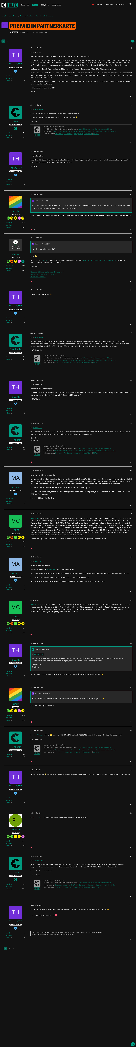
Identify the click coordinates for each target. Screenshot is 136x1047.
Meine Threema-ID (37, 277)
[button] (97, 4)
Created (58, 134)
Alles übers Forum (60, 131)
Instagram (77, 134)
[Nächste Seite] (11, 41)
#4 (131, 195)
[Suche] (130, 4)
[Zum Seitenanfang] (133, 1044)
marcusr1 (35, 518)
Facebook (67, 134)
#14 (131, 643)
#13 (131, 600)
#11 (131, 514)
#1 (131, 48)
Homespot (91, 131)
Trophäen (9, 78)
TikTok (95, 362)
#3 (131, 151)
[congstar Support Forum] (9, 4)
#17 (131, 770)
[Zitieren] (130, 96)
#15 (131, 687)
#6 (131, 290)
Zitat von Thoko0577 (42, 201)
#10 (131, 471)
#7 (131, 333)
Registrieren (120, 4)
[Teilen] (133, 41)
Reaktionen (9, 76)
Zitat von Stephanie (42, 649)
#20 (130, 905)
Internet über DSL (102, 131)
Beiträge (8, 80)
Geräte (113, 131)
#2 (131, 105)
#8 (131, 380)
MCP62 (39, 561)
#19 (131, 856)
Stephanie (52, 569)
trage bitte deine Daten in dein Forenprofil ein (94, 129)
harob (47, 260)
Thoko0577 (26, 32)
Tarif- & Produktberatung (77, 131)
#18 (131, 813)
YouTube (87, 134)
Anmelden (109, 4)
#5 (131, 238)
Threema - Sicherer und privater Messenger (46, 272)
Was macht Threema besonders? (42, 274)
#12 (131, 557)
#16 (131, 731)
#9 (131, 423)
